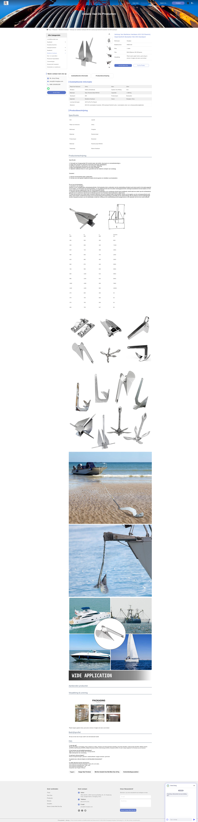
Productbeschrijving (102, 76)
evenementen (154, 3)
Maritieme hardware (64, 29)
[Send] (194, 819)
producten (144, 3)
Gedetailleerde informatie (79, 76)
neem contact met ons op (164, 3)
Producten (54, 29)
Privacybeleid (61, 820)
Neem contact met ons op (54, 806)
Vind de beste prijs (123, 65)
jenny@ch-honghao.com (56, 81)
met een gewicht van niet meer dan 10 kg (107, 772)
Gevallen (49, 803)
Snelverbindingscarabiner (131, 772)
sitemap (67, 820)
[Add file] (167, 819)
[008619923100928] (85, 811)
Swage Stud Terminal (84, 772)
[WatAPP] (48, 88)
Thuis (128, 3)
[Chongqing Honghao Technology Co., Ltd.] (6, 3)
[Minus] (194, 786)
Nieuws (49, 801)
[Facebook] (82, 811)
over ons (136, 3)
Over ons (49, 795)
